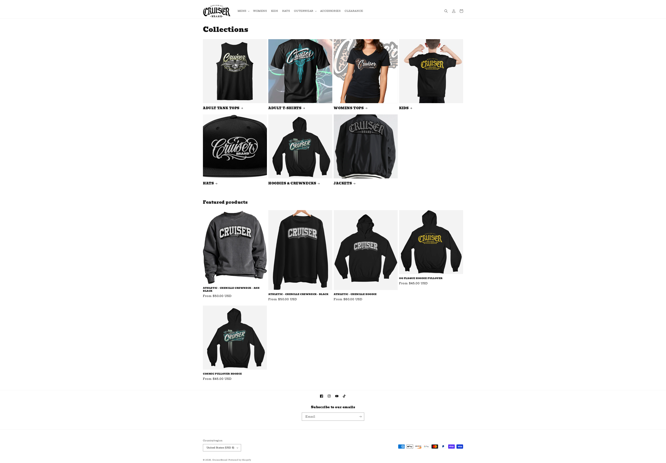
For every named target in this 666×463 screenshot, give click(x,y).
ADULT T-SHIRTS (284, 108)
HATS (208, 183)
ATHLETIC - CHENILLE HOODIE (355, 294)
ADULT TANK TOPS (221, 108)
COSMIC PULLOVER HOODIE (222, 374)
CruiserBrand (220, 460)
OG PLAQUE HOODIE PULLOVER (421, 278)
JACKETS (343, 183)
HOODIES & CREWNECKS (292, 183)
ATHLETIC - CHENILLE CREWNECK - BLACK (298, 294)
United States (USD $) (220, 447)
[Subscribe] (360, 417)
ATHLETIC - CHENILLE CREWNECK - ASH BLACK (231, 290)
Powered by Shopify (239, 460)
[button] (243, 11)
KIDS (404, 108)
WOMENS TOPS (349, 108)
